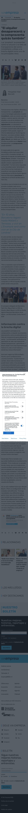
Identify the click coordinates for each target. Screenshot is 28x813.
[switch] (22, 406)
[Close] (24, 374)
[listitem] (14, 403)
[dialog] (14, 406)
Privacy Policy (22, 438)
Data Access (14, 438)
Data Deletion (5, 438)
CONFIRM (8, 432)
